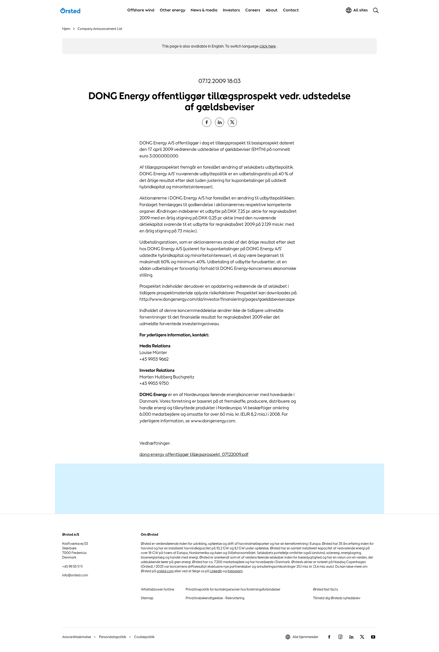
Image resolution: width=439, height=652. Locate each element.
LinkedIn (216, 571)
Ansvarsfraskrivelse (76, 637)
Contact (291, 10)
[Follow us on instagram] (340, 637)
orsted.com (165, 571)
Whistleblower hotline (157, 589)
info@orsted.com (75, 575)
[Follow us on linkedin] (351, 637)
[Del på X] (232, 122)
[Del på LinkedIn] (219, 122)
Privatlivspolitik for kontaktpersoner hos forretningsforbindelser (233, 589)
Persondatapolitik (112, 637)
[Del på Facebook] (206, 122)
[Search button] (376, 10)
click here (268, 46)
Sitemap (147, 598)
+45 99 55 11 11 (72, 566)
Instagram (235, 571)
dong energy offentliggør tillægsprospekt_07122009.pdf (194, 454)
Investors (231, 10)
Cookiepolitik (144, 637)
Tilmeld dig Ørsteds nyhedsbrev (336, 598)
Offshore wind (140, 10)
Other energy (172, 10)
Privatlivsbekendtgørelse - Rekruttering (215, 598)
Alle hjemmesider (305, 637)
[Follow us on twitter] (362, 637)
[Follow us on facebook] (329, 637)
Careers (252, 10)
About (272, 10)
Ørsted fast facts (325, 589)
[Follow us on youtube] (373, 637)
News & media (204, 10)
